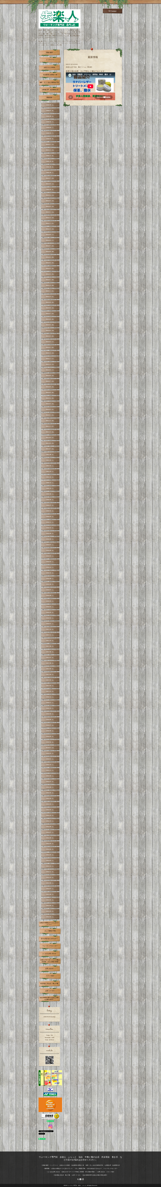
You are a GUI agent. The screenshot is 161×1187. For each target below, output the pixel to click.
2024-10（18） (50, 229)
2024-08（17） (50, 240)
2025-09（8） (50, 167)
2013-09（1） (50, 883)
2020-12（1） (50, 482)
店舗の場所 (49, 52)
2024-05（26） (50, 257)
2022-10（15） (50, 364)
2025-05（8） (50, 189)
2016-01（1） (50, 759)
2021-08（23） (50, 443)
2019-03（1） (50, 556)
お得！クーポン (50, 991)
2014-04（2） (50, 849)
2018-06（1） (50, 595)
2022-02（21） (50, 409)
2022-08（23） (50, 375)
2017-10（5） (50, 640)
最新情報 (49, 97)
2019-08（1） (50, 539)
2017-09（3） (50, 646)
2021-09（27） (50, 437)
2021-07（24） (50, 449)
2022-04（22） (50, 398)
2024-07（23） (50, 246)
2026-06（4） (50, 116)
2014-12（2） (50, 815)
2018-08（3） (50, 584)
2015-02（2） (50, 809)
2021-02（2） (50, 477)
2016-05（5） (50, 736)
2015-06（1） (50, 787)
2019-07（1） (50, 544)
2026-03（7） (50, 133)
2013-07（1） (50, 888)
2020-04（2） (50, 511)
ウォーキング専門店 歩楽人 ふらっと (77, 1185)
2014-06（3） (50, 838)
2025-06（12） (50, 184)
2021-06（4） (50, 454)
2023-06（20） (50, 319)
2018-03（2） (50, 612)
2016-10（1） (50, 708)
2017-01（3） (50, 691)
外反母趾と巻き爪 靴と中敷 (49, 983)
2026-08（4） (50, 105)
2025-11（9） (50, 155)
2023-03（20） (50, 336)
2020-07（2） (50, 505)
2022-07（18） (50, 381)
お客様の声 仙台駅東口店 (50, 89)
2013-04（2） (50, 905)
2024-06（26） (50, 251)
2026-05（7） (50, 122)
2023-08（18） (50, 308)
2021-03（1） (50, 471)
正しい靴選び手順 (50, 931)
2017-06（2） (50, 663)
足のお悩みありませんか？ (49, 938)
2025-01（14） (50, 212)
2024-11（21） (50, 223)
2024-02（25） (50, 274)
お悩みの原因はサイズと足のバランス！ (49, 923)
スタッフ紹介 (50, 976)
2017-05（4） (50, 668)
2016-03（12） (50, 747)
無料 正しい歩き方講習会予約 (49, 82)
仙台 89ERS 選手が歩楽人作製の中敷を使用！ (49, 998)
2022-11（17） (50, 358)
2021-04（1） (50, 465)
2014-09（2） (50, 826)
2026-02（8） (50, 138)
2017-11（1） (50, 635)
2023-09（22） (50, 302)
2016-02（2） (50, 753)
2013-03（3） (50, 911)
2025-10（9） (50, 161)
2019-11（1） (50, 522)
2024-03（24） (50, 268)
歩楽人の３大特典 (49, 67)
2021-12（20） (50, 420)
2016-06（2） (50, 730)
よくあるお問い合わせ (49, 953)
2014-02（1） (50, 860)
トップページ (50, 60)
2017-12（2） (50, 629)
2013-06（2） (50, 894)
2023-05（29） (50, 325)
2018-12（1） (50, 567)
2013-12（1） (50, 866)
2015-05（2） (50, 792)
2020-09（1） (50, 494)
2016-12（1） (50, 697)
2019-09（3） (50, 533)
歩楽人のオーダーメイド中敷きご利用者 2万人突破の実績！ (50, 961)
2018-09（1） (50, 578)
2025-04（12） (50, 195)
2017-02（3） (50, 685)
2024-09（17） (50, 234)
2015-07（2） (50, 781)
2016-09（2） (50, 714)
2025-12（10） (50, 150)
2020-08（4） (50, 499)
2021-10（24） (50, 432)
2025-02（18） (50, 206)
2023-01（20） (50, 347)
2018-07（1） (50, 590)
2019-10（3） (50, 527)
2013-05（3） (50, 900)
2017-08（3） (50, 652)
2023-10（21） (50, 296)
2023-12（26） (50, 285)
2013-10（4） (50, 877)
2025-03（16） (50, 200)
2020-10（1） (50, 488)
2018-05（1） (50, 601)
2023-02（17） (50, 341)
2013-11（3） (50, 871)
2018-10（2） (50, 573)
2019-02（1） (50, 561)
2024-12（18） (50, 217)
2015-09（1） (50, 776)
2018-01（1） (50, 623)
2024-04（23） (50, 262)
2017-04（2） (50, 674)
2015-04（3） (50, 798)
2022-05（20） (50, 392)
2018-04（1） (50, 606)
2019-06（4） (50, 550)
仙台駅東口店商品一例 (50, 74)
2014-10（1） (50, 821)
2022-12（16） (50, 353)
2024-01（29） (50, 279)
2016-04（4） (50, 742)
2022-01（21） (50, 415)
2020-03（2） (50, 516)
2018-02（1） (50, 618)
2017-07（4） (50, 657)
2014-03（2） (50, 855)
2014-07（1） (50, 832)
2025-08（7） (50, 172)
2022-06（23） (50, 387)
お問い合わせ (49, 968)
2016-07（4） (50, 725)
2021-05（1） (50, 460)
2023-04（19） (50, 330)
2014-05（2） (50, 843)
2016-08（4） (50, 719)
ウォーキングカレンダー (50, 946)
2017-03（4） (50, 680)
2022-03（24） (50, 403)
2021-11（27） (50, 426)
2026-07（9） (50, 110)
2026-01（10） (50, 144)
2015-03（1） (50, 804)
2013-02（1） (50, 917)
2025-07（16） (50, 178)
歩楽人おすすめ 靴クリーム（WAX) (79, 67)
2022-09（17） (50, 370)
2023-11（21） (50, 291)
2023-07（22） (50, 313)
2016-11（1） (50, 702)
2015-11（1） (50, 770)
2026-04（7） (50, 127)
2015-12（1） (50, 764)
